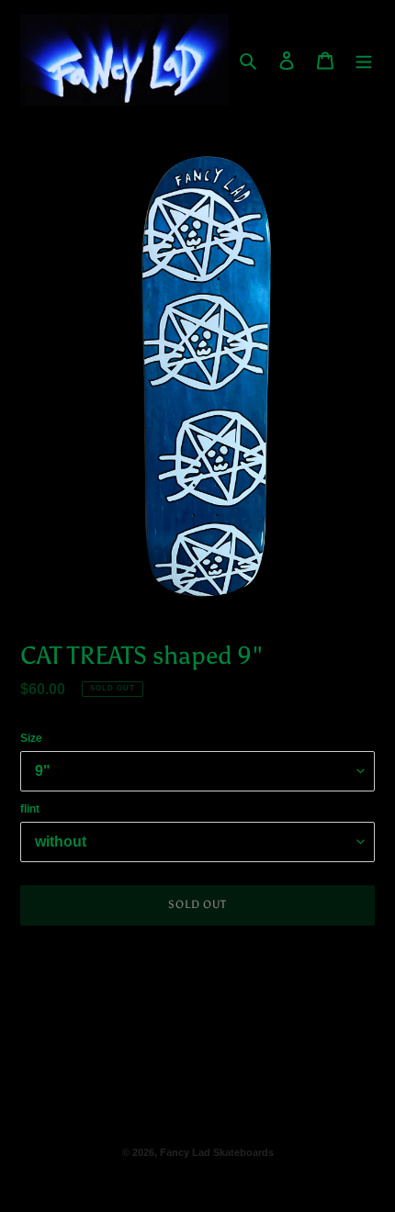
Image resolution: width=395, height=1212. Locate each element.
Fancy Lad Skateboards (217, 1152)
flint (30, 808)
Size (31, 738)
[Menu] (363, 59)
